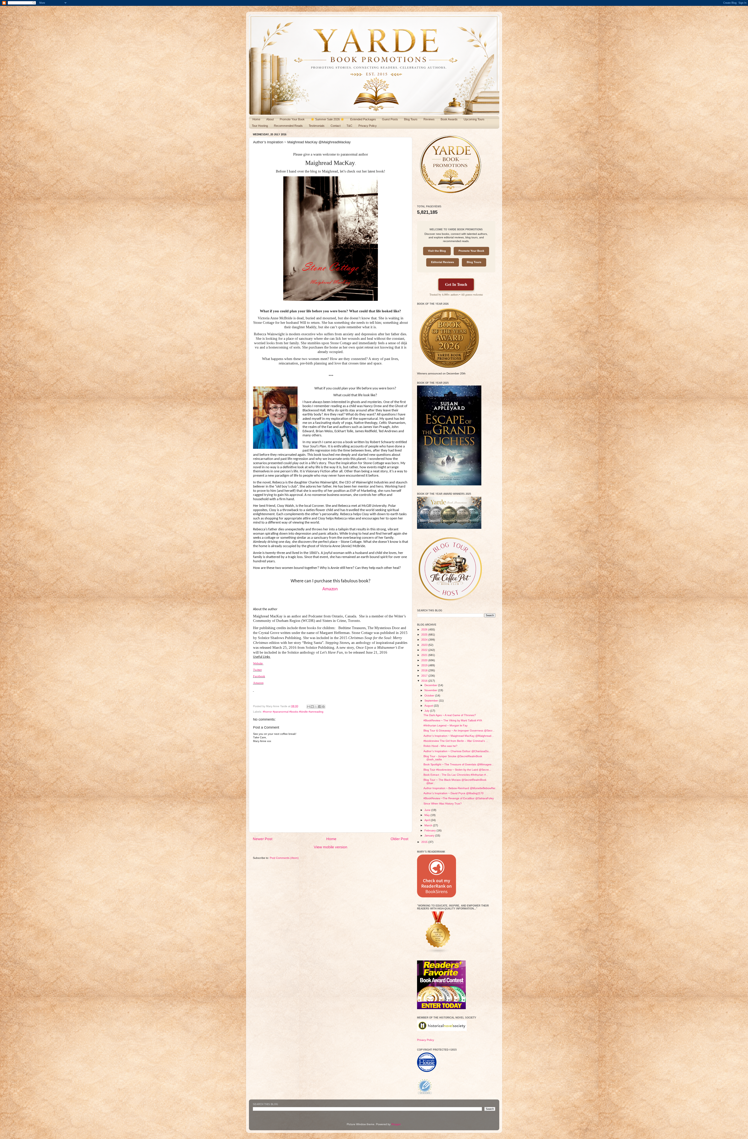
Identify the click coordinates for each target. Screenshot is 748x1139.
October (429, 695)
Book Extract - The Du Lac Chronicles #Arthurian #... (455, 774)
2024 (424, 639)
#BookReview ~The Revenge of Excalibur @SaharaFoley (458, 798)
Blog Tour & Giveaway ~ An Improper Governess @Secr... (459, 730)
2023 (424, 644)
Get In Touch (456, 284)
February (430, 830)
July (427, 710)
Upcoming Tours (474, 119)
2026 (424, 629)
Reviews (429, 119)
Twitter (257, 670)
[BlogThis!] (312, 707)
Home (256, 119)
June (427, 810)
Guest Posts (390, 119)
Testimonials (317, 125)
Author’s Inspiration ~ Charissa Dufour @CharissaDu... (457, 751)
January (429, 835)
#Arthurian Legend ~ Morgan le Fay (445, 725)
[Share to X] (316, 707)
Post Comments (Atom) (284, 857)
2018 (424, 670)
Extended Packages (363, 119)
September (431, 700)
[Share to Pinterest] (323, 707)
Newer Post (262, 839)
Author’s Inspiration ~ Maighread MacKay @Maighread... (458, 735)
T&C (349, 125)
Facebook (259, 676)
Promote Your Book (292, 119)
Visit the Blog (437, 250)
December (431, 685)
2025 (424, 634)
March (428, 825)
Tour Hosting (260, 125)
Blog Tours (410, 119)
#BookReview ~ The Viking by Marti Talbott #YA (452, 720)
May (427, 815)
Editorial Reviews (442, 262)
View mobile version (330, 847)
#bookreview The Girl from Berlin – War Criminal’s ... (455, 740)
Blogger (396, 1124)
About (270, 119)
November (431, 690)
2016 (424, 680)
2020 (424, 660)
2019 (424, 665)
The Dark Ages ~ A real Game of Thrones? (449, 715)
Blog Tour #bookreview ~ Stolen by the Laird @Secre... (457, 769)
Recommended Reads (288, 125)
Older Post (399, 839)
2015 (424, 842)
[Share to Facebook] (320, 707)
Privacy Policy (367, 125)
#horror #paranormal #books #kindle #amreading (293, 711)
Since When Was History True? (442, 803)
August (429, 705)
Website (258, 663)
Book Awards (449, 119)
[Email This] (308, 707)
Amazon (330, 589)
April (427, 820)
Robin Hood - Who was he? (440, 746)
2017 (424, 675)
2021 (424, 655)
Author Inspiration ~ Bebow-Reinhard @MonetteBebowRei (459, 788)
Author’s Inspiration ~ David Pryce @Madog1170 (453, 793)
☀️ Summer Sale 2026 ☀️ (327, 119)
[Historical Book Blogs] (438, 952)
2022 (424, 650)
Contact (335, 125)
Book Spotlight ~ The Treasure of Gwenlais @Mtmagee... (458, 764)
